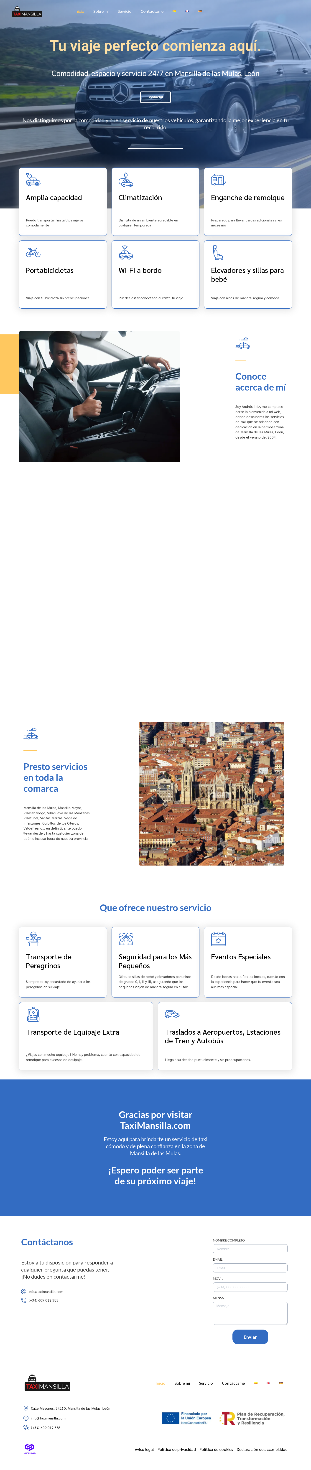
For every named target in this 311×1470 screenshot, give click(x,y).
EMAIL (217, 1259)
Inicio (79, 11)
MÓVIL (218, 1278)
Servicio (125, 11)
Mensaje (220, 1298)
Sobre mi (101, 11)
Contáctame (152, 11)
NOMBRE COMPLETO (229, 1240)
